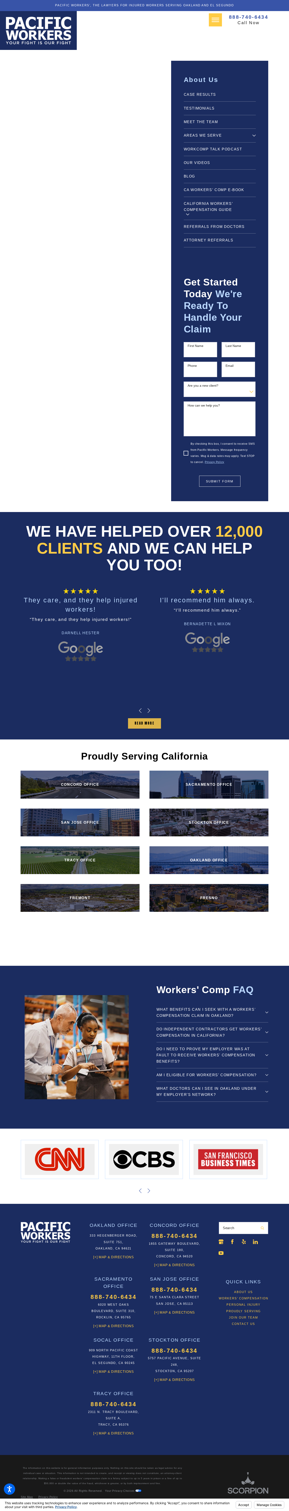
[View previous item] (140, 710)
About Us (243, 1292)
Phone (192, 365)
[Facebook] (232, 1241)
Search (228, 1228)
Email (229, 365)
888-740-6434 (248, 17)
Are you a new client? (203, 385)
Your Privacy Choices (120, 1490)
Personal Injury (243, 1304)
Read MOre (144, 723)
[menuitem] (220, 94)
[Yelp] (243, 1241)
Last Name (233, 346)
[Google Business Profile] (221, 1241)
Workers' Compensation (243, 1298)
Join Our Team (243, 1317)
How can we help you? (204, 405)
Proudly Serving (243, 1311)
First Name (195, 346)
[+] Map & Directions (113, 1257)
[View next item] (149, 710)
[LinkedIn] (255, 1241)
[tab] (254, 135)
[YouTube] (221, 1253)
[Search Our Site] (262, 1228)
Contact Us (243, 1324)
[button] (9, 1489)
